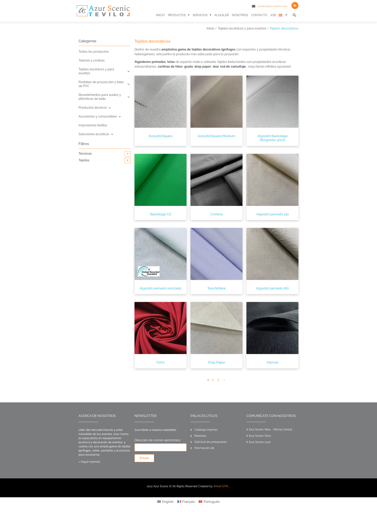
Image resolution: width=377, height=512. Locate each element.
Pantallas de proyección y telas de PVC (101, 84)
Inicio (210, 28)
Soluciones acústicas (94, 134)
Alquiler (221, 15)
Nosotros (240, 15)
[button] (294, 15)
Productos (177, 15)
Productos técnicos (93, 107)
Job (273, 15)
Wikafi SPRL (221, 486)
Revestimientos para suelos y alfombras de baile (100, 97)
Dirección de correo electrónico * (158, 440)
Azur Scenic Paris (260, 435)
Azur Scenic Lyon (260, 442)
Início (160, 15)
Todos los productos (94, 51)
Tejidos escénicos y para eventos (242, 28)
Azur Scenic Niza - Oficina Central (270, 429)
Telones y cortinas (92, 60)
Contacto (259, 15)
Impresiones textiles (93, 125)
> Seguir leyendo (89, 461)
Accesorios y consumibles (98, 116)
